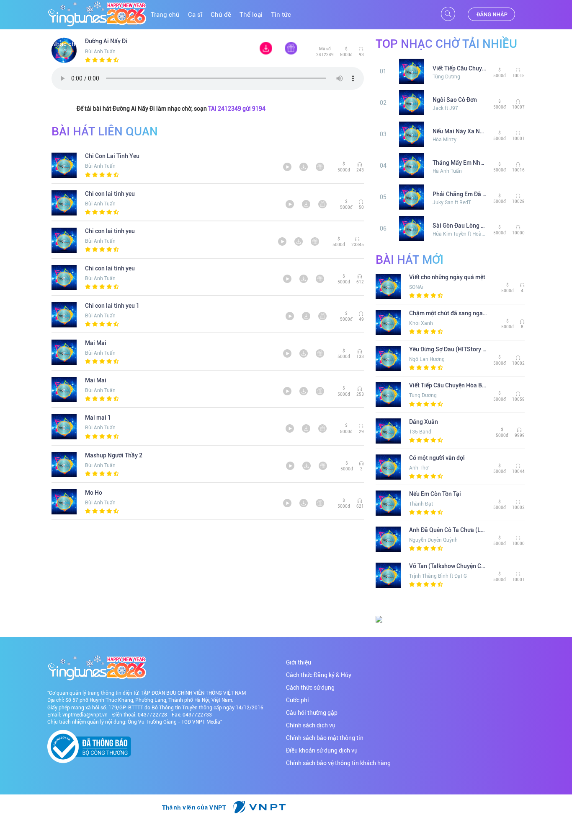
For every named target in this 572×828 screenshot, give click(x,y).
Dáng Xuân (423, 421)
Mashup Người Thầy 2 (113, 455)
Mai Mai (95, 343)
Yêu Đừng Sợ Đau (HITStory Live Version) (448, 349)
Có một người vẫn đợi (437, 457)
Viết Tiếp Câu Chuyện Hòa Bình (448, 385)
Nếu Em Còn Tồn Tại (435, 494)
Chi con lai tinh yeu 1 (112, 305)
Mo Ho (93, 492)
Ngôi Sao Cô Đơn (455, 99)
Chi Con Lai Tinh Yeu (112, 156)
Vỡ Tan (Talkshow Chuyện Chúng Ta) (448, 566)
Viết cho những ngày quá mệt (447, 277)
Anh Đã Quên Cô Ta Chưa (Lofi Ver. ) (448, 530)
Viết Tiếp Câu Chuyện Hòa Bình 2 (460, 68)
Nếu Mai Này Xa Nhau (460, 131)
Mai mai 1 (98, 417)
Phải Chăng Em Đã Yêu (460, 194)
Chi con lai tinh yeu (110, 193)
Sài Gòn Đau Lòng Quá (460, 225)
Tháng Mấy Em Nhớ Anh (460, 162)
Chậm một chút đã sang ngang (448, 313)
